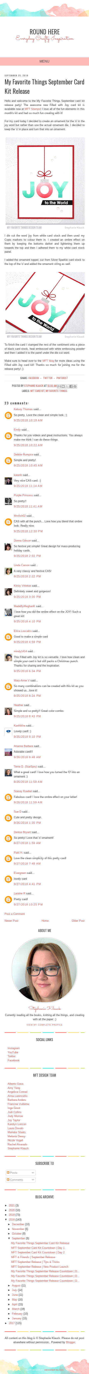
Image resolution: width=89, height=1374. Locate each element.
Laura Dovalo (15, 1128)
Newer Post (11, 920)
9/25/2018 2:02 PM (27, 555)
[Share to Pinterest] (75, 386)
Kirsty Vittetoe (22, 585)
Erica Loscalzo (23, 631)
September (18, 1238)
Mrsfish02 (20, 515)
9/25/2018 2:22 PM (27, 576)
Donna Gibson (22, 540)
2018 (12, 1219)
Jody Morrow (15, 1116)
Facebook (13, 1060)
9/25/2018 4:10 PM (27, 621)
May (14, 1299)
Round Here (45, 31)
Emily (17, 429)
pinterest (62, 378)
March (15, 1308)
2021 (12, 1205)
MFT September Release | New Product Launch (39, 1266)
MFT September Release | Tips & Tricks (35, 1262)
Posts (13, 1172)
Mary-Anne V (22, 680)
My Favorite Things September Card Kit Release (40, 1243)
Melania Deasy (16, 1136)
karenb (18, 475)
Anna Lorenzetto (17, 1096)
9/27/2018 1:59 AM (27, 843)
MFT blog (48, 360)
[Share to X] (67, 386)
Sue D (17, 811)
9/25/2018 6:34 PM (27, 671)
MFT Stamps (32, 108)
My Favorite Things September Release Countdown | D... (45, 1271)
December (18, 1224)
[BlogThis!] (63, 386)
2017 (12, 1323)
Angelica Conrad (17, 1091)
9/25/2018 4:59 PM (27, 642)
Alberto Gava (15, 1083)
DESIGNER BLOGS (54, 1370)
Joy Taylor (14, 1120)
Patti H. (18, 852)
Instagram (14, 1048)
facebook (34, 378)
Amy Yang (14, 1087)
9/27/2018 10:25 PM (28, 904)
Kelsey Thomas (23, 409)
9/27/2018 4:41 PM (27, 884)
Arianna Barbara (23, 746)
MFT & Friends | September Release (33, 1257)
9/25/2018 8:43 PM (27, 716)
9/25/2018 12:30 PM (28, 531)
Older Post (78, 920)
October (17, 1233)
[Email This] (59, 386)
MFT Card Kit (37, 391)
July (14, 1290)
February (17, 1313)
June (15, 1294)
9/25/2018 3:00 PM (27, 596)
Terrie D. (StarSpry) (25, 766)
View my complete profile (44, 1025)
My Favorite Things (56, 391)
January (17, 1318)
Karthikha (19, 725)
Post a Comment (15, 913)
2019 (12, 1214)
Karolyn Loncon (17, 1124)
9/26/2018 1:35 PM (27, 822)
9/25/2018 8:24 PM (27, 695)
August (16, 1285)
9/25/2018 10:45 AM (28, 465)
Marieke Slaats (17, 1132)
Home (45, 920)
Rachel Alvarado (17, 1144)
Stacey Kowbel (23, 791)
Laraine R (19, 893)
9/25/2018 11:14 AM (28, 486)
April (14, 1304)
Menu (44, 61)
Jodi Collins (15, 1112)
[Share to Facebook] (71, 386)
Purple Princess (23, 495)
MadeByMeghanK (24, 606)
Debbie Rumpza (23, 454)
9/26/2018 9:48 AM (27, 757)
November (18, 1229)
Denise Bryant (22, 832)
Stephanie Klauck (45, 1010)
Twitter (12, 1056)
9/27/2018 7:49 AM (27, 863)
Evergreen (20, 872)
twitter (47, 378)
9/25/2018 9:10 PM (27, 736)
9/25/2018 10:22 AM (28, 445)
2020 (12, 1210)
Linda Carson (22, 565)
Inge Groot (14, 1108)
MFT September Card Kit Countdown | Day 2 (38, 1252)
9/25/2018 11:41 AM (28, 506)
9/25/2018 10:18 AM (28, 420)
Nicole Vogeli (15, 1140)
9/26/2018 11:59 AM (28, 781)
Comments (16, 1179)
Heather (18, 705)
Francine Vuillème (18, 1104)
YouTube (13, 1052)
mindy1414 (20, 651)
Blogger (70, 1342)
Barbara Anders (17, 1099)
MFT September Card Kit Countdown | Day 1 (38, 1247)
